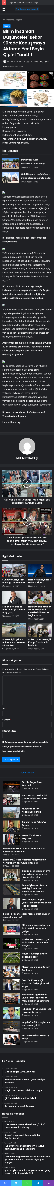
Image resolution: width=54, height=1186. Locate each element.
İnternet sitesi (9, 731)
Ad (4, 708)
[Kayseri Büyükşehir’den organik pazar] (11, 957)
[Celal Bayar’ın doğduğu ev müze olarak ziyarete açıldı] (10, 177)
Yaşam (19, 19)
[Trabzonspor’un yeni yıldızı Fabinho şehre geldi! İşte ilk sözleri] (11, 903)
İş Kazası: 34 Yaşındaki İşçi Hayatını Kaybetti (36, 1010)
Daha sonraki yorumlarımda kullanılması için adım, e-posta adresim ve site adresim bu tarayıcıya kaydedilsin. (25, 746)
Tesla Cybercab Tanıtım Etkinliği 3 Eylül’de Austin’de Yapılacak (35, 888)
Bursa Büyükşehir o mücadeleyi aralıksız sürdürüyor (13, 642)
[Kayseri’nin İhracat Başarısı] (11, 839)
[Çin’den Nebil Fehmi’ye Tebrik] (11, 826)
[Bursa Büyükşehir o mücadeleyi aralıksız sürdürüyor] (14, 630)
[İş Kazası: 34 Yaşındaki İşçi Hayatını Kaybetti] (11, 1013)
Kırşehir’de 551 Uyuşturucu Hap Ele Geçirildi (36, 1024)
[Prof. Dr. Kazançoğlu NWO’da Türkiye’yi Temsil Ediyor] (11, 984)
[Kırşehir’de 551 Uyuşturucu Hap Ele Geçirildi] (11, 1026)
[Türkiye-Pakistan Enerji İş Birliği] (11, 1039)
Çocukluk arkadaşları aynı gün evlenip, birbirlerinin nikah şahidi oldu (36, 874)
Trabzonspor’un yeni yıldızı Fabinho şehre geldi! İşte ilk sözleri (36, 902)
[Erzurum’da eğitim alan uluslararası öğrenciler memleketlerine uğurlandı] (11, 998)
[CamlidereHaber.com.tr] (27, 9)
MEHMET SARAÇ (14, 62)
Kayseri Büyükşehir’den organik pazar (34, 955)
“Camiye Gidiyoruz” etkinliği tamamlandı (13, 581)
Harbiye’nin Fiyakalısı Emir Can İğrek (39, 581)
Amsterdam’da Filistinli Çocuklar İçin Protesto (35, 797)
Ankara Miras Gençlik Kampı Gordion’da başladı (39, 642)
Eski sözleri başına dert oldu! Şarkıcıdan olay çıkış (14, 609)
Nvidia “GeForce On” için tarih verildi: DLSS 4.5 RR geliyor (35, 942)
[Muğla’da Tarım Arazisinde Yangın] (11, 812)
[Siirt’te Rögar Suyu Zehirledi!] (11, 786)
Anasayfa (9, 19)
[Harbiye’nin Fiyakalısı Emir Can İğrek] (40, 570)
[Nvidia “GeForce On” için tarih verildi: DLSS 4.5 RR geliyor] (11, 943)
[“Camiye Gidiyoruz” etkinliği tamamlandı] (14, 570)
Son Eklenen (27, 772)
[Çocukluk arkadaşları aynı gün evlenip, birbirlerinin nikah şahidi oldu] (11, 875)
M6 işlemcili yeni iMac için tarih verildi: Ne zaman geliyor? (36, 928)
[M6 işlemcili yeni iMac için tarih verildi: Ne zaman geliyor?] (11, 929)
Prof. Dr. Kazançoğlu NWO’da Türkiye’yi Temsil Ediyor (35, 983)
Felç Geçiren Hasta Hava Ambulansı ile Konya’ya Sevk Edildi (24, 850)
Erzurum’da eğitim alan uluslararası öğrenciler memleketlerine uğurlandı (36, 997)
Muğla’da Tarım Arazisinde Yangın (32, 810)
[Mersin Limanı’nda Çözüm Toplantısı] (11, 971)
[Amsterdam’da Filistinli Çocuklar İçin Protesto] (11, 799)
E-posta (6, 719)
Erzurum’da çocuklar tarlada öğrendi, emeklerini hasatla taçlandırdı (39, 611)
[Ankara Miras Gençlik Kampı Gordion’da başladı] (40, 630)
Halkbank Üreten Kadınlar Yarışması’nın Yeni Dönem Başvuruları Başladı (24, 861)
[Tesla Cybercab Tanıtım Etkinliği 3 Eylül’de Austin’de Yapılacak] (11, 889)
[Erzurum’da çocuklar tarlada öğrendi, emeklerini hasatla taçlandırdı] (40, 597)
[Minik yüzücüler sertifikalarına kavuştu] (10, 163)
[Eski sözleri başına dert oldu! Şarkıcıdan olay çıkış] (14, 597)
